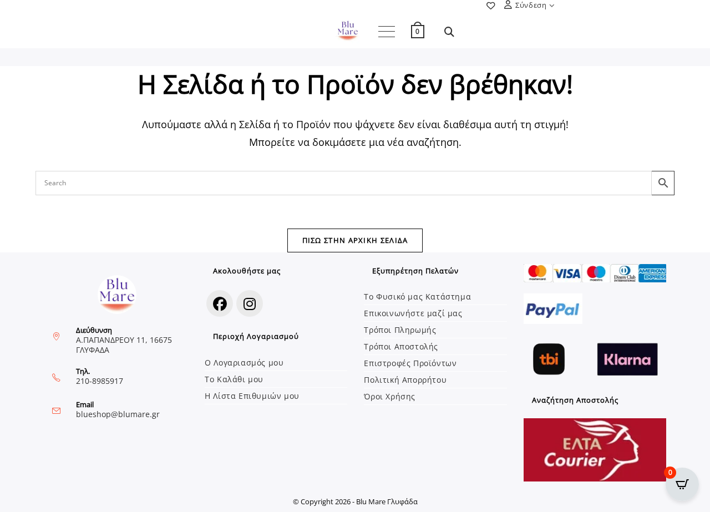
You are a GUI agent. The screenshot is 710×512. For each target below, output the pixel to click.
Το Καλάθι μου (234, 379)
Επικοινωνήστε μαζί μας (413, 313)
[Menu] (386, 31)
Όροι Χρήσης (389, 396)
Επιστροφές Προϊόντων (410, 363)
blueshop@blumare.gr (118, 414)
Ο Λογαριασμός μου (244, 362)
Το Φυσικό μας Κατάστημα (417, 296)
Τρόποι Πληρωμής (400, 330)
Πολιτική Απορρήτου (405, 379)
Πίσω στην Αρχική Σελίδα (355, 240)
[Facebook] (219, 303)
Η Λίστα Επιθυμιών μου (252, 396)
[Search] (344, 183)
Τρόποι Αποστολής (401, 346)
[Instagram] (249, 303)
